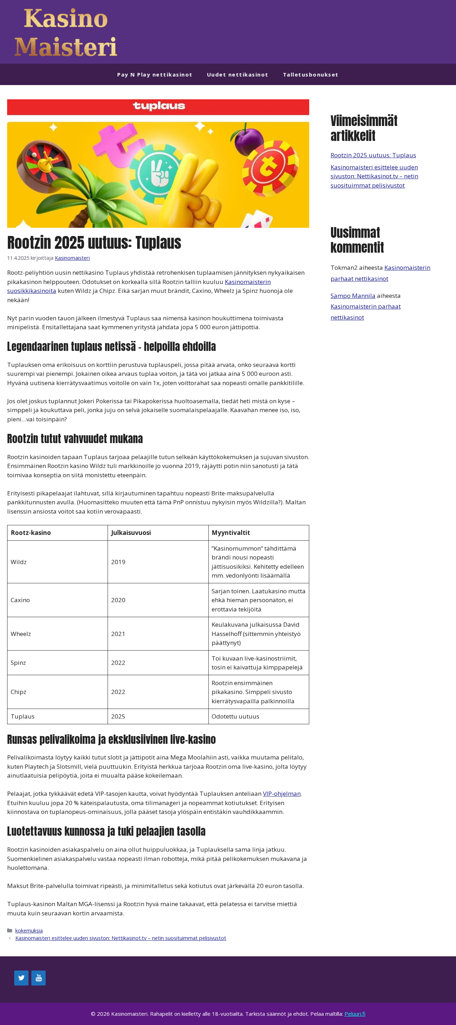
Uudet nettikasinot (238, 74)
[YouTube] (38, 978)
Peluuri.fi (355, 1013)
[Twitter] (21, 978)
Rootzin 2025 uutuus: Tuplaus (373, 155)
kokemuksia (29, 930)
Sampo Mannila (353, 295)
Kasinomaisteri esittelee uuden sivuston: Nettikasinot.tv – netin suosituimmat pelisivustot (120, 938)
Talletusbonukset (311, 74)
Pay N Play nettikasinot (155, 74)
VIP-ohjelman (282, 793)
